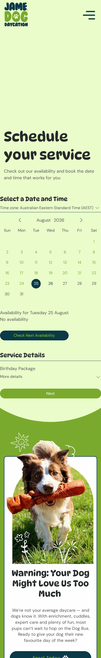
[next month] (81, 220)
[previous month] (20, 220)
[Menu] (89, 15)
